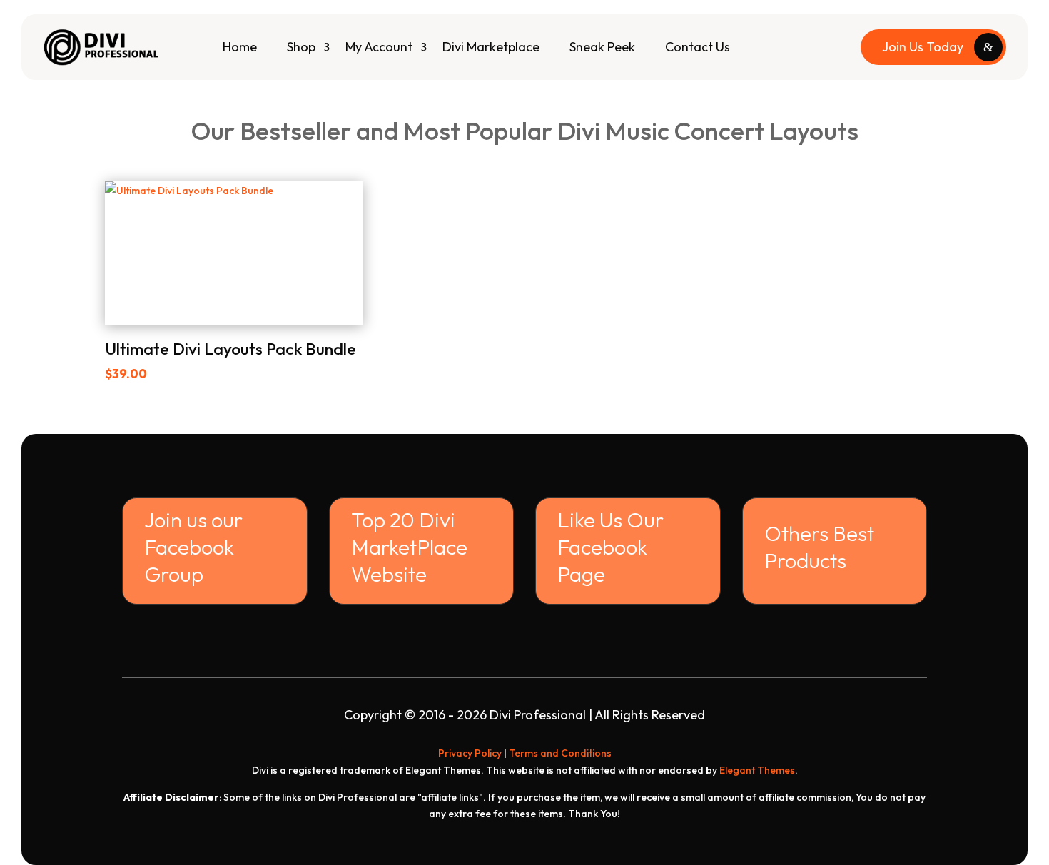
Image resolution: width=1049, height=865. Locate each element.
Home (240, 47)
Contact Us (697, 47)
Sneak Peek (602, 47)
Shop (301, 47)
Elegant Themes (757, 770)
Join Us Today (922, 47)
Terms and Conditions (560, 753)
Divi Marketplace (490, 47)
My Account (378, 47)
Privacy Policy (470, 753)
